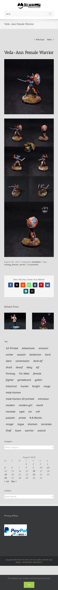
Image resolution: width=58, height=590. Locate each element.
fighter (10, 380)
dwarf (19, 367)
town (18, 430)
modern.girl (25, 405)
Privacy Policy (11, 515)
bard (48, 354)
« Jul (6, 481)
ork (38, 411)
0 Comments (32, 265)
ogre (21, 411)
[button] (6, 321)
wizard (41, 430)
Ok (29, 585)
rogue (20, 424)
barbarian (35, 354)
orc (30, 411)
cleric (9, 361)
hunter (24, 386)
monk (39, 405)
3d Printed (12, 348)
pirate (22, 417)
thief (8, 430)
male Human (13, 392)
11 (48, 467)
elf (37, 367)
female (15, 265)
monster (10, 411)
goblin (38, 380)
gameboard (24, 380)
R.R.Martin (36, 417)
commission (22, 361)
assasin (21, 354)
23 (34, 474)
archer (9, 354)
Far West (24, 373)
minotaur (43, 398)
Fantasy (7, 265)
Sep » (14, 481)
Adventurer (28, 348)
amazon (43, 348)
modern (10, 405)
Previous (40, 39)
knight (36, 386)
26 (5, 478)
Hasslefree (36, 262)
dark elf (38, 361)
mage (47, 386)
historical (11, 386)
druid (9, 367)
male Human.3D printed (20, 398)
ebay (29, 367)
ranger (10, 424)
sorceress (46, 424)
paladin (10, 417)
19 (5, 474)
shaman (32, 424)
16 (34, 471)
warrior (22, 265)
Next (49, 39)
